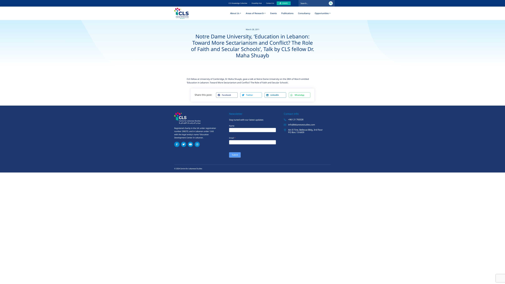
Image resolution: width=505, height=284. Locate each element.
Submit (235, 155)
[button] (227, 95)
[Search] (331, 3)
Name (231, 126)
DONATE (285, 3)
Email (232, 138)
